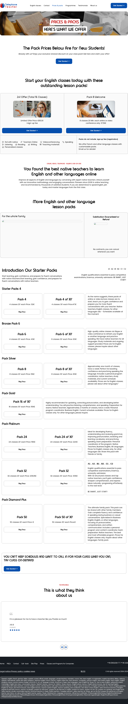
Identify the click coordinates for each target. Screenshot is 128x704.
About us (93, 6)
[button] (62, 647)
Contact (47, 6)
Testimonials (83, 6)
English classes (35, 6)
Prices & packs (57, 6)
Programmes (71, 6)
